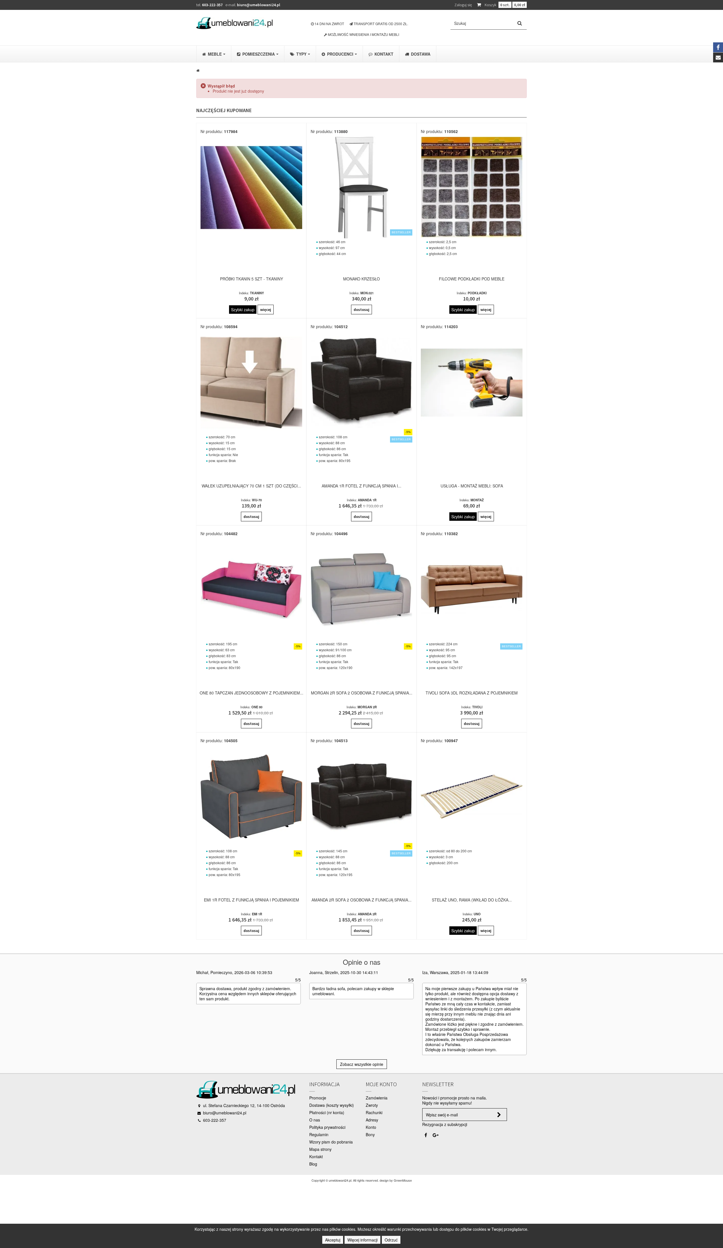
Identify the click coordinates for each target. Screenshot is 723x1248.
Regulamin (318, 1134)
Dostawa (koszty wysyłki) (331, 1105)
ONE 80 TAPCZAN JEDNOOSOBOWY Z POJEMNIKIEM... (251, 693)
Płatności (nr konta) (326, 1112)
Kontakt (316, 1156)
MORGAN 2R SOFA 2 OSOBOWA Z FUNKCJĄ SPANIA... (361, 693)
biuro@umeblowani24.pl (258, 4)
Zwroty (372, 1105)
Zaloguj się (463, 4)
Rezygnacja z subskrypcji (444, 1124)
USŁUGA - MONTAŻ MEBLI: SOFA (472, 486)
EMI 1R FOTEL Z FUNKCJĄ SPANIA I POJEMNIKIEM (251, 900)
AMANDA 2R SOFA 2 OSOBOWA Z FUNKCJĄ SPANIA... (361, 900)
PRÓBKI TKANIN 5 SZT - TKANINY (251, 279)
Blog (313, 1164)
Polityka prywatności (327, 1127)
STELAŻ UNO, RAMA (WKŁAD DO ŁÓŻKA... (472, 900)
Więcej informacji (362, 1240)
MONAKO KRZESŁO (361, 279)
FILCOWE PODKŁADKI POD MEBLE (471, 279)
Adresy (372, 1120)
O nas (314, 1120)
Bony (370, 1134)
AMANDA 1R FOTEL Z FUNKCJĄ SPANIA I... (361, 486)
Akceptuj (332, 1240)
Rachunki (374, 1112)
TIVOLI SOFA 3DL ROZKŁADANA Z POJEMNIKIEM (472, 693)
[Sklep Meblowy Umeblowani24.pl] (234, 23)
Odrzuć (391, 1240)
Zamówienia (376, 1098)
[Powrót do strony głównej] (197, 70)
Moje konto (381, 1084)
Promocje (317, 1098)
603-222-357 (212, 4)
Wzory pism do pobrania (331, 1142)
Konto (371, 1127)
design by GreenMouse (396, 1180)
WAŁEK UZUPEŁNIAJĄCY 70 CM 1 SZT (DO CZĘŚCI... (251, 486)
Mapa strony (320, 1149)
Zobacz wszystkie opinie (361, 1064)
